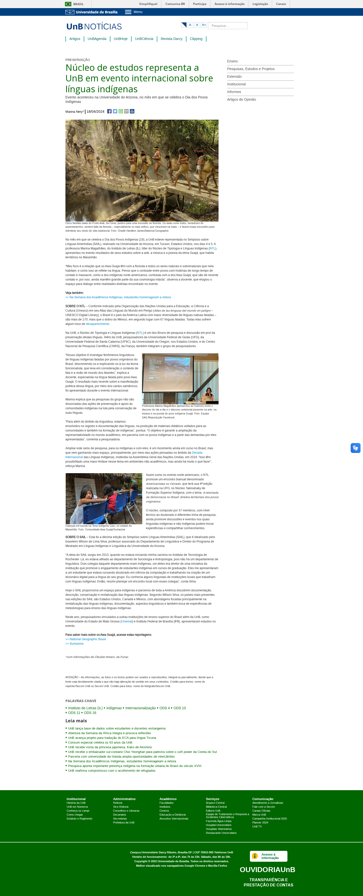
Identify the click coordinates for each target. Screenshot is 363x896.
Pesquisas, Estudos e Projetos (251, 69)
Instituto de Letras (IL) (85, 708)
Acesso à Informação (270, 856)
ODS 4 (165, 708)
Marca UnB (259, 814)
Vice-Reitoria (120, 806)
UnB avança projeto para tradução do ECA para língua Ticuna (112, 738)
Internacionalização (140, 708)
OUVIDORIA (267, 869)
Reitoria (117, 803)
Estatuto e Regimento (79, 818)
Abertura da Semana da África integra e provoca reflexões (109, 733)
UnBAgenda (97, 39)
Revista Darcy (171, 39)
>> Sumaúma (74, 644)
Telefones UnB (223, 852)
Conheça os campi (78, 810)
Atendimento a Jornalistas (267, 803)
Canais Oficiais (261, 810)
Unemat (126, 621)
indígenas (114, 708)
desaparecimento (97, 324)
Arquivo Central (215, 803)
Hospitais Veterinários (219, 829)
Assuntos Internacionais (174, 818)
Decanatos (119, 814)
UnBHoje (121, 39)
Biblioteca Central (216, 806)
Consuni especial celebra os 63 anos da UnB (100, 743)
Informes (234, 92)
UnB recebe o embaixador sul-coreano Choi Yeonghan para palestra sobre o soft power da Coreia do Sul (142, 752)
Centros (164, 810)
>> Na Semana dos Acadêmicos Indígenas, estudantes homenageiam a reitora (118, 297)
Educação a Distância (173, 814)
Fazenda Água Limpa (218, 821)
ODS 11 (74, 713)
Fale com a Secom (263, 806)
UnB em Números (77, 806)
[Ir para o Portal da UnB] (92, 12)
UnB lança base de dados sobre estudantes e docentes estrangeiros (117, 728)
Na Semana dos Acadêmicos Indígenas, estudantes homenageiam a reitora (122, 761)
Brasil (78, 4)
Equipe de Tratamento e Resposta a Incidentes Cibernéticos (227, 816)
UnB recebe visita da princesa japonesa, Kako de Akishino (110, 747)
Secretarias (120, 818)
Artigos (74, 39)
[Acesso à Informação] (255, 856)
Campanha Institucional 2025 (269, 818)
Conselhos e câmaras (126, 810)
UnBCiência (144, 39)
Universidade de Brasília (173, 861)
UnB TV (257, 826)
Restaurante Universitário (221, 833)
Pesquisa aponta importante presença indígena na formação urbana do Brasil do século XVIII (135, 766)
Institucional (236, 84)
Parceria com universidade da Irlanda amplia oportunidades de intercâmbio (121, 757)
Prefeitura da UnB (123, 822)
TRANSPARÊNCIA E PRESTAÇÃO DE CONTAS (268, 882)
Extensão (234, 77)
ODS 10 (180, 708)
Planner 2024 (260, 822)
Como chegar (75, 814)
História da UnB (76, 803)
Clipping (196, 39)
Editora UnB (213, 810)
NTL (212, 248)
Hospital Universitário (218, 825)
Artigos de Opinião (241, 99)
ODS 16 (90, 713)
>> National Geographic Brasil (85, 639)
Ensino (232, 61)
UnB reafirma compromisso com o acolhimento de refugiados (112, 771)
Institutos (165, 806)
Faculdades (167, 803)
